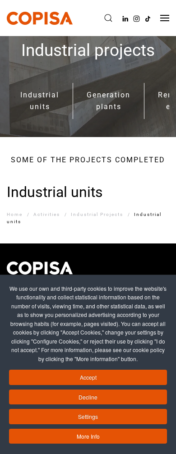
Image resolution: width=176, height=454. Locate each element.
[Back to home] (40, 18)
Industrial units (39, 101)
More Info (88, 436)
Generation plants (108, 101)
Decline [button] (88, 397)
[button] (108, 18)
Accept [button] (88, 377)
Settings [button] (88, 416)
